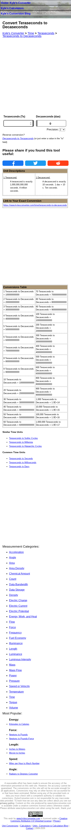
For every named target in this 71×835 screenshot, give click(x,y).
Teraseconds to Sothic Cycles (23, 438)
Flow (12, 621)
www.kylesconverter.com (28, 818)
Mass (12, 664)
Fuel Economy (17, 638)
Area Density (16, 568)
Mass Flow (15, 670)
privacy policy (7, 803)
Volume (13, 707)
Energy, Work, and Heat (23, 616)
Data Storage (17, 589)
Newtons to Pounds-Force (21, 738)
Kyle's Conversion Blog (16, 13)
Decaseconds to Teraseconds (18, 138)
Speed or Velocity (19, 686)
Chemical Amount (19, 573)
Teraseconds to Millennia (21, 442)
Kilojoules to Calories (19, 724)
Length (13, 648)
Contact (29, 828)
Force (12, 627)
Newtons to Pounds (18, 734)
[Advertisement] (35, 76)
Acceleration (16, 552)
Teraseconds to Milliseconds (22, 462)
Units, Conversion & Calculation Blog (50, 826)
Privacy (57, 821)
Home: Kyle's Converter (16, 2)
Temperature (16, 691)
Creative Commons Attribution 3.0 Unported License (39, 819)
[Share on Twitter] (35, 163)
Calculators (25, 826)
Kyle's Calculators (12, 8)
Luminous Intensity (20, 659)
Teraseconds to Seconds (21, 458)
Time (12, 697)
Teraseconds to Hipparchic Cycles (25, 446)
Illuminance (16, 643)
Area (12, 563)
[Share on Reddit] (58, 163)
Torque (13, 702)
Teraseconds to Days (19, 466)
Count (12, 579)
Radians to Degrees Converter (23, 774)
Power (13, 675)
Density (13, 595)
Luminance (15, 654)
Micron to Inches (17, 753)
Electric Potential (19, 611)
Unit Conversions (10, 826)
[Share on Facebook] (12, 163)
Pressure (14, 680)
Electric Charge (18, 600)
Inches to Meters (17, 749)
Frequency (15, 632)
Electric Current (18, 605)
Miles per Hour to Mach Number (24, 763)
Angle (12, 557)
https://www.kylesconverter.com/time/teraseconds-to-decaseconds (35, 205)
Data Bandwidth (18, 584)
